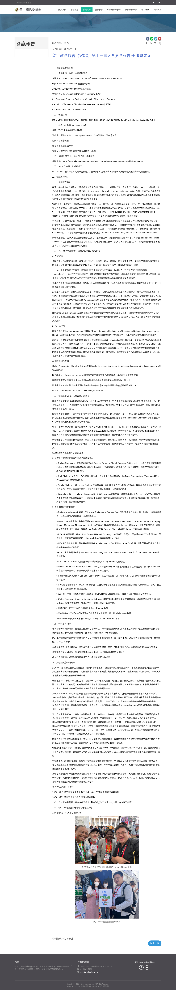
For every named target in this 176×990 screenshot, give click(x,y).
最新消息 (74, 9)
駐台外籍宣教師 (114, 9)
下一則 (157, 43)
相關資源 (157, 9)
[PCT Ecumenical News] (153, 2)
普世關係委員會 (30, 9)
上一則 (149, 43)
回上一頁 (154, 943)
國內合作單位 (131, 9)
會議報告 (87, 9)
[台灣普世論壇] (158, 2)
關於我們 (62, 9)
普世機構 (145, 9)
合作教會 (99, 9)
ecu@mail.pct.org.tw (89, 972)
